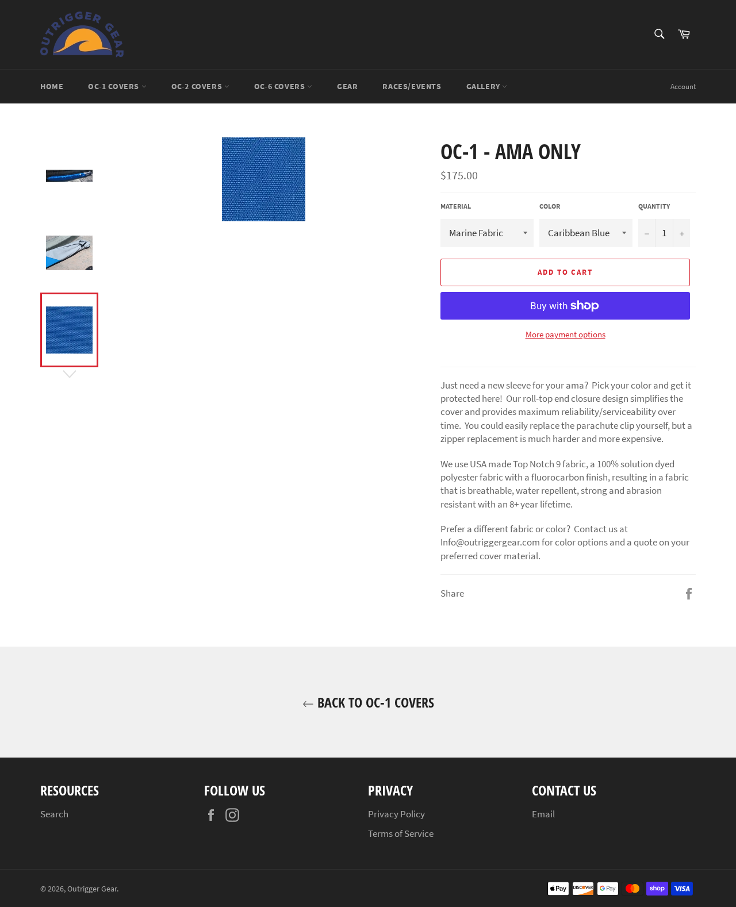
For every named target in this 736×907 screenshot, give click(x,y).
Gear (347, 86)
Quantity (654, 206)
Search (54, 814)
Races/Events (411, 86)
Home (51, 86)
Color (549, 206)
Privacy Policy (396, 814)
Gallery (484, 86)
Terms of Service (401, 833)
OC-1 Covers (114, 86)
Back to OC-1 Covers (374, 702)
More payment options (565, 334)
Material (455, 206)
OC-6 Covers (280, 86)
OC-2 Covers (197, 86)
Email (543, 814)
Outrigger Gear (92, 889)
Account (683, 86)
